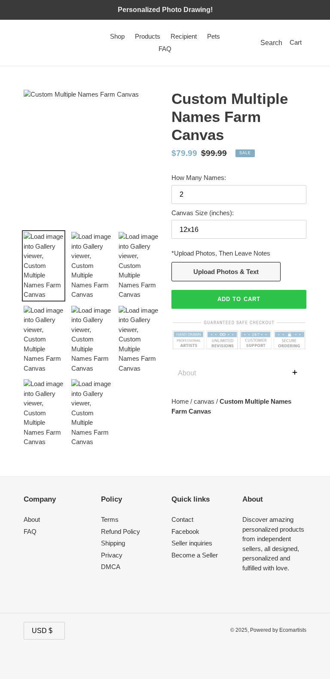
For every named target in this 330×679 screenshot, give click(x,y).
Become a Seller (194, 555)
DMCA (110, 566)
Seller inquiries (191, 543)
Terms (110, 519)
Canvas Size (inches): (202, 212)
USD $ (42, 630)
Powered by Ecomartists (278, 630)
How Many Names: (198, 177)
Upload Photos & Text (226, 271)
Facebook (185, 531)
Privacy (111, 555)
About (32, 519)
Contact (182, 519)
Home (180, 401)
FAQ (30, 531)
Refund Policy (120, 531)
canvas (205, 401)
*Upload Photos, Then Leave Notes (220, 253)
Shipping (113, 543)
